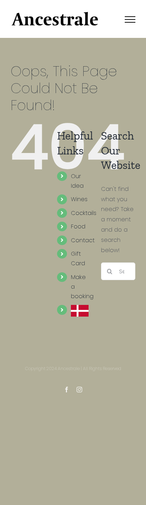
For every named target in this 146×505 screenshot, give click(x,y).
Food (78, 226)
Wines (79, 199)
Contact (83, 240)
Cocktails (83, 213)
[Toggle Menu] (130, 19)
